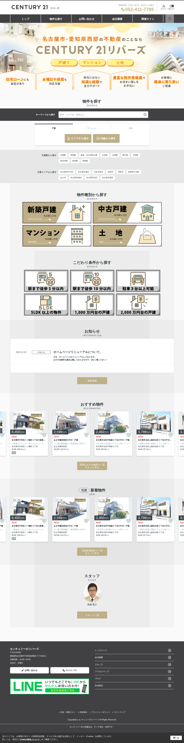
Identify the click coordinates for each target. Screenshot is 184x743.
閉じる (176, 738)
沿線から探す (108, 138)
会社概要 (117, 19)
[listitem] (29, 433)
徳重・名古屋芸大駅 (89, 155)
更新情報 (92, 381)
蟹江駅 (125, 155)
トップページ (101, 650)
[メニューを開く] (169, 18)
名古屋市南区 (76, 178)
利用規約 (83, 712)
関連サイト (147, 19)
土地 (131, 128)
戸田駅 (135, 155)
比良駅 (105, 155)
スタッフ (99, 664)
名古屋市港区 (83, 172)
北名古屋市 (98, 172)
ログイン (163, 9)
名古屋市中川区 (66, 172)
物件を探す (56, 19)
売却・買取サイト (68, 712)
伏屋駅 (63, 155)
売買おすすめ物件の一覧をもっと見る (92, 465)
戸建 (54, 128)
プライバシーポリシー (100, 712)
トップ (25, 19)
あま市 (63, 178)
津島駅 (73, 155)
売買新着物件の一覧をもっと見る (92, 551)
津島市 (120, 172)
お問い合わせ (86, 19)
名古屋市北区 (91, 178)
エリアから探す (80, 138)
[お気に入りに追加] (44, 435)
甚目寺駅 (64, 161)
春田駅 (75, 161)
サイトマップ (119, 712)
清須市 (110, 172)
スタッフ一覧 (92, 615)
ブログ (98, 678)
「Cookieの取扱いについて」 (29, 739)
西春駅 (85, 161)
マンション (92, 128)
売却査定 (99, 685)
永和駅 (115, 155)
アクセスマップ (102, 671)
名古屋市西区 (107, 178)
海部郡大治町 (133, 172)
